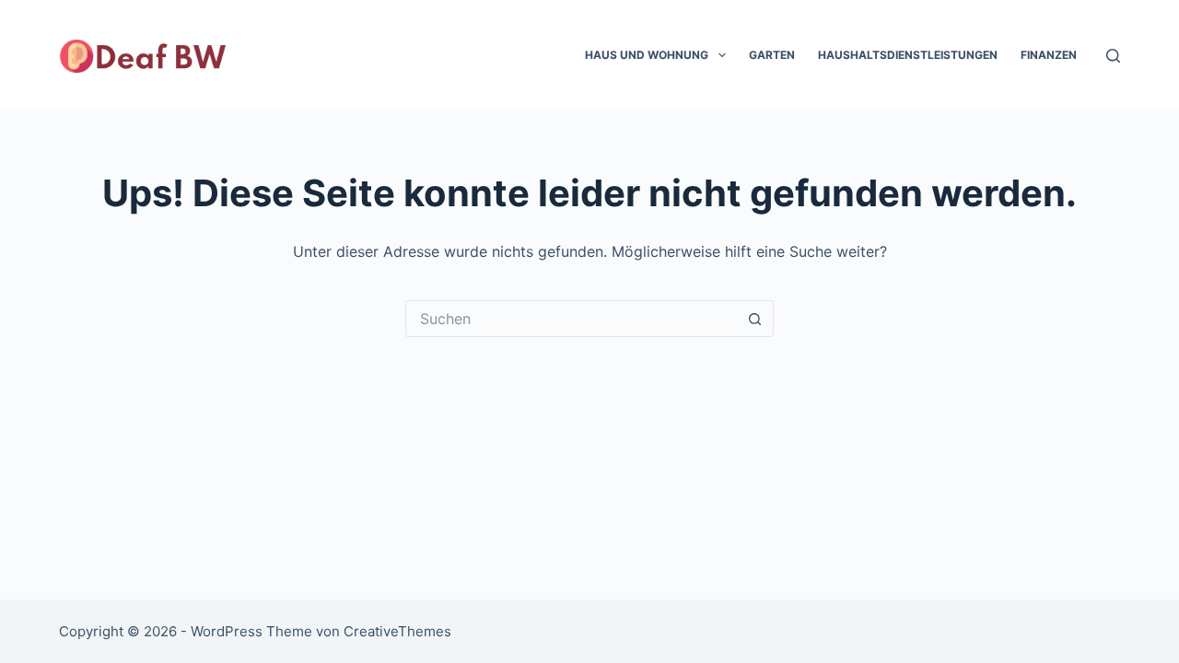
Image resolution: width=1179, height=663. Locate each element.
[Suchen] (1113, 56)
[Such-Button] (755, 318)
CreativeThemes (397, 631)
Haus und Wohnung (646, 55)
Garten (772, 55)
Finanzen (1049, 55)
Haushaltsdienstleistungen (908, 55)
